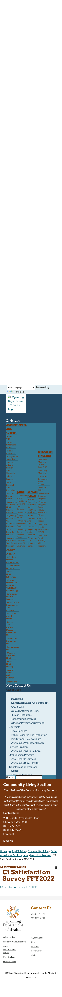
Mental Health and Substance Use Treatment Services (32, 506)
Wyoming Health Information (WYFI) (43, 528)
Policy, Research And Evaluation (11, 486)
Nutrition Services (40, 855)
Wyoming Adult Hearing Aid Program (42, 540)
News (10, 685)
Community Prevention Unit (11, 641)
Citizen (34, 942)
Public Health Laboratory (11, 574)
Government (36, 950)
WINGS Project (41, 519)
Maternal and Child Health (10, 655)
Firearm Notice (9, 961)
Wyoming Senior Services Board (21, 533)
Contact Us (23, 685)
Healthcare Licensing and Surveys (22, 505)
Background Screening (12, 457)
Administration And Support (29, 702)
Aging (20, 491)
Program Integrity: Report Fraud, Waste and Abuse (42, 508)
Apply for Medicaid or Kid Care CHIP (42, 463)
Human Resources (10, 452)
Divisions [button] (13, 420)
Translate (18, 391)
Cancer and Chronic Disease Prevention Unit (11, 628)
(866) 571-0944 (38, 918)
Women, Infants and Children (10, 674)
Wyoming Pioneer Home (21, 515)
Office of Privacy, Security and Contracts (10, 467)
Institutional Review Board (12, 496)
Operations (12, 681)
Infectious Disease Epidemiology (12, 560)
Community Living (22, 496)
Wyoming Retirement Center (22, 523)
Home (3, 851)
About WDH (9, 437)
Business (35, 946)
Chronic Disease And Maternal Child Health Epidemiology (12, 585)
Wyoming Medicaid (42, 471)
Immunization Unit (12, 648)
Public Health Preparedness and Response (12, 606)
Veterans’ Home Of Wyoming (21, 543)
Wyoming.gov (37, 937)
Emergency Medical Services (11, 596)
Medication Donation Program (43, 496)
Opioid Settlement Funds (11, 445)
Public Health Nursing (9, 664)
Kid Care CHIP (42, 488)
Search (10, 777)
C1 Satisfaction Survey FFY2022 (18, 886)
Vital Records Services (10, 532)
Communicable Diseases (13, 567)
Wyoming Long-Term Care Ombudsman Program (25, 752)
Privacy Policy (9, 937)
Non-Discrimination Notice (9, 949)
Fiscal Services (9, 477)
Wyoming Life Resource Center (32, 542)
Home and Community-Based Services (43, 480)
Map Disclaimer (10, 957)
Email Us (8, 840)
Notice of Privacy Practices (14, 941)
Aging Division (17, 851)
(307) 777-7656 (38, 913)
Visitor (34, 955)
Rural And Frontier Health (11, 616)
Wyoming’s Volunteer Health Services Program (11, 507)
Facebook (8, 833)
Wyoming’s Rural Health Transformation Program (13, 542)
